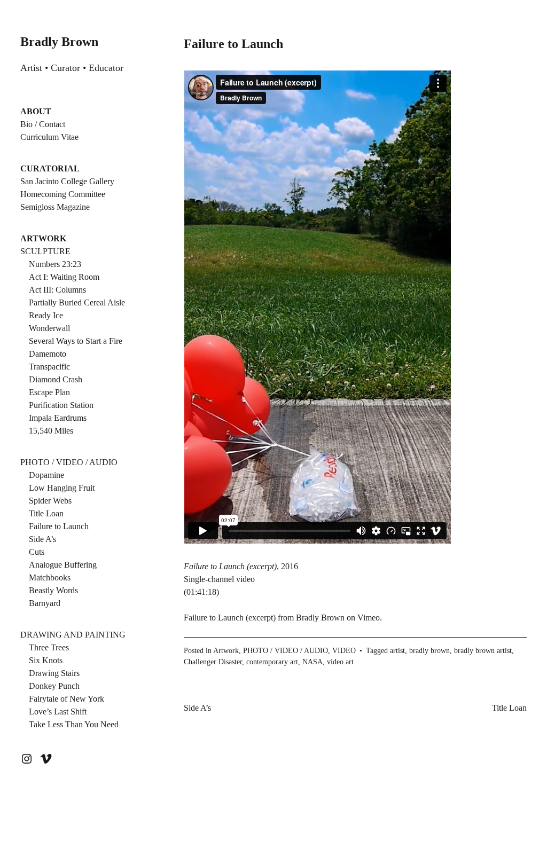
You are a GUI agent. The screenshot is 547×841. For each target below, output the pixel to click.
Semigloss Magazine (55, 206)
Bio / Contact (42, 124)
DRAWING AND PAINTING (73, 634)
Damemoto (47, 353)
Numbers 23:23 (55, 264)
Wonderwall (49, 328)
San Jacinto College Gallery (67, 181)
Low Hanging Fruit (62, 487)
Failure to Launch (59, 526)
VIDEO (344, 651)
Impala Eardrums (58, 417)
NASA (312, 662)
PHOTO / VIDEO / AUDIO (69, 462)
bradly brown (429, 651)
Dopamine (46, 475)
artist (397, 651)
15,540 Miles (51, 430)
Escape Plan (49, 392)
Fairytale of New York (66, 698)
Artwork (226, 651)
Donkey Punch (54, 685)
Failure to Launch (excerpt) (230, 617)
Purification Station (61, 405)
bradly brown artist (483, 651)
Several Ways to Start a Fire (75, 340)
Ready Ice (46, 315)
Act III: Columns (57, 289)
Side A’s (42, 539)
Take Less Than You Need (74, 724)
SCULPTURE (45, 251)
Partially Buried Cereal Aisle (77, 302)
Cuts (36, 551)
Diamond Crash (55, 379)
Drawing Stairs (54, 673)
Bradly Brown (59, 42)
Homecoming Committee (62, 194)
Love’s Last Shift (58, 711)
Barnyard (44, 603)
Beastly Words (53, 590)
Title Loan (46, 513)
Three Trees (49, 647)
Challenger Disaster (213, 662)
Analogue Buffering (63, 564)
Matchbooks (50, 577)
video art (340, 662)
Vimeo (368, 617)
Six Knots (45, 660)
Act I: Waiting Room (64, 276)
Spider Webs (50, 500)
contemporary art (272, 662)
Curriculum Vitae (49, 137)
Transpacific (49, 366)
